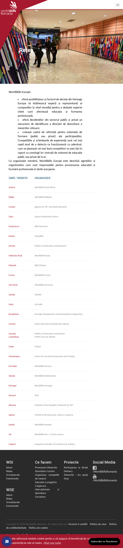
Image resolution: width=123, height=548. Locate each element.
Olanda (12, 376)
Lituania (12, 334)
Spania (12, 415)
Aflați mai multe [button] (52, 543)
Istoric (9, 467)
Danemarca (14, 226)
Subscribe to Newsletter (104, 541)
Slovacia (12, 395)
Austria (12, 187)
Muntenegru (14, 356)
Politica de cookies (38, 528)
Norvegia (13, 366)
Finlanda (12, 265)
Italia (11, 304)
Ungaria (12, 444)
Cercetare (40, 497)
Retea (9, 471)
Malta (11, 347)
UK (10, 434)
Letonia (12, 324)
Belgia (11, 197)
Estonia (12, 246)
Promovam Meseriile (46, 467)
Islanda (12, 295)
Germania (13, 285)
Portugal (12, 386)
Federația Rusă (15, 256)
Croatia (12, 207)
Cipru (11, 217)
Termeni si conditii (77, 524)
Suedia (12, 425)
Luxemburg (14, 337)
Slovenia (12, 405)
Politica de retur (98, 524)
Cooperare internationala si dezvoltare (47, 490)
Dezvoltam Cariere (45, 471)
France (12, 275)
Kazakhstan (14, 314)
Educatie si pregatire (46, 482)
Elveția (12, 236)
